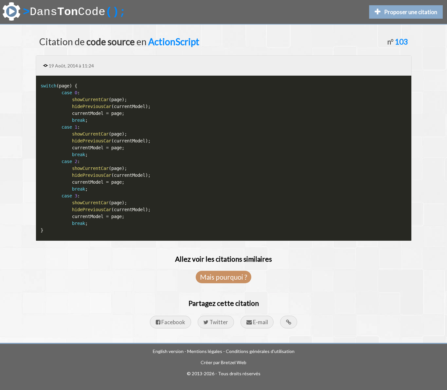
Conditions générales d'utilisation (260, 351)
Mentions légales (204, 351)
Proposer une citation (410, 12)
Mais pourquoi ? (223, 277)
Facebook (172, 322)
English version (168, 351)
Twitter (218, 322)
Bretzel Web (233, 362)
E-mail (260, 322)
